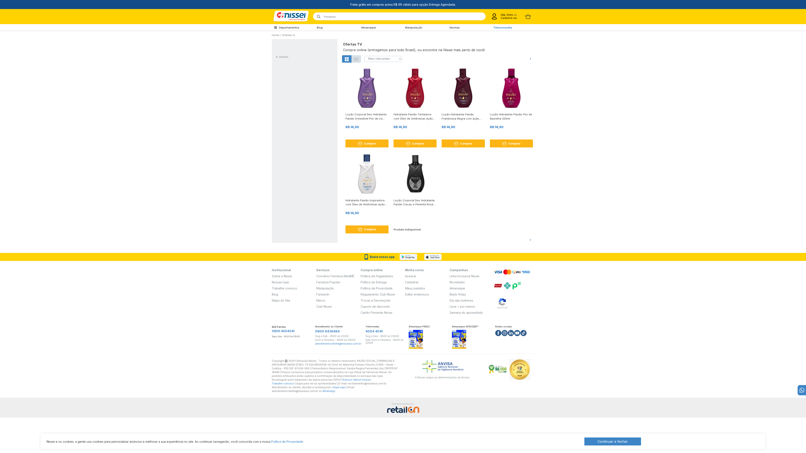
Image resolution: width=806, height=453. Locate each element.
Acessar (410, 276)
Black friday (458, 294)
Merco (320, 300)
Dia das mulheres (461, 300)
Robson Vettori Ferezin (357, 379)
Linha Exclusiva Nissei (464, 276)
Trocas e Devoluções (376, 300)
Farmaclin (322, 294)
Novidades (457, 282)
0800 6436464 (327, 331)
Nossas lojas (280, 282)
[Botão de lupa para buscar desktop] (317, 15)
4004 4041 (374, 331)
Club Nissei (324, 306)
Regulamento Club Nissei (378, 294)
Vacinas (454, 27)
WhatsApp (328, 391)
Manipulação (413, 27)
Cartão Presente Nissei (376, 312)
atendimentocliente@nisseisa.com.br (338, 343)
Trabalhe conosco (284, 288)
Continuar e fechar (613, 441)
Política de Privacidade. (287, 441)
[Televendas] (802, 390)
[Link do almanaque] (416, 338)
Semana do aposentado (466, 312)
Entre (509, 14)
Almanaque (368, 27)
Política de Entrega (374, 282)
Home (275, 35)
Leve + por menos (462, 306)
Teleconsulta (502, 27)
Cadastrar (412, 282)
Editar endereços (417, 294)
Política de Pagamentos (377, 276)
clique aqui (338, 387)
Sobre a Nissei (282, 276)
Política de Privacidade (377, 288)
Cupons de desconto (375, 306)
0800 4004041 (283, 331)
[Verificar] (502, 303)
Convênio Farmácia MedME (335, 276)
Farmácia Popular (328, 282)
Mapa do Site (281, 300)
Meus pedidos (415, 288)
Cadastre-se (509, 18)
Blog (319, 27)
